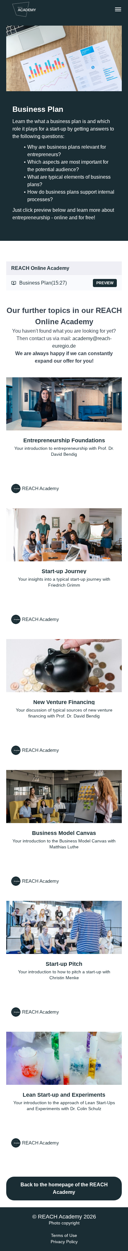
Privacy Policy (64, 1241)
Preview (104, 283)
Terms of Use (64, 1235)
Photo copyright (64, 1222)
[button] (118, 9)
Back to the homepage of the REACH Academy (64, 1188)
